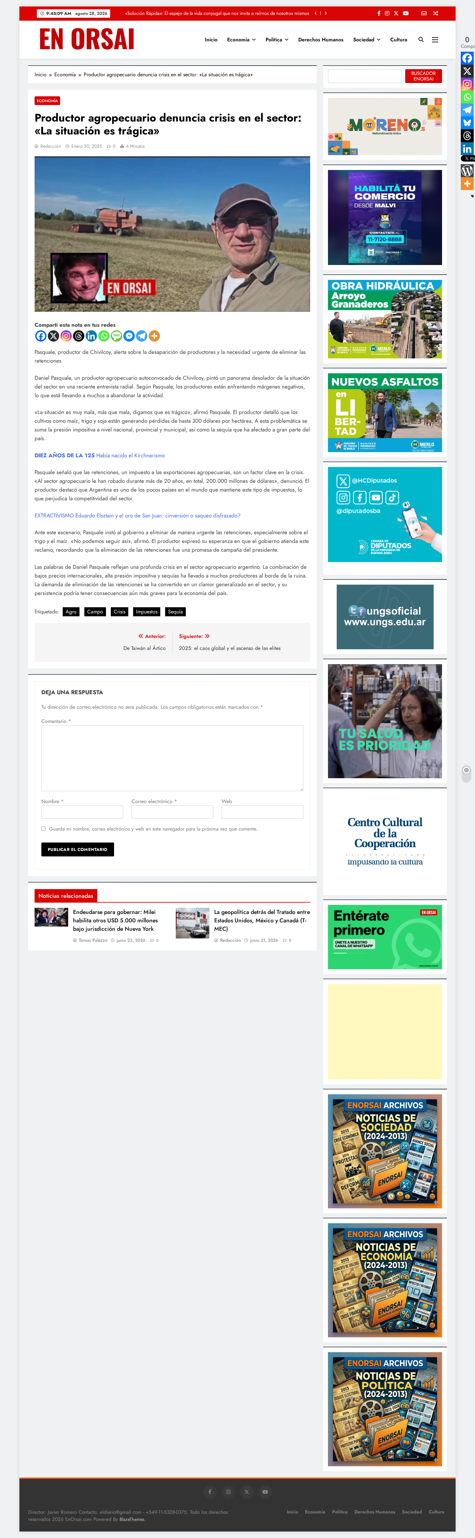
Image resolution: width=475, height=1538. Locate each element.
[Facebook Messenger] (129, 336)
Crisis (119, 611)
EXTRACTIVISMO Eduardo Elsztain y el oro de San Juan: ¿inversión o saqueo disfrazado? (137, 515)
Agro (71, 611)
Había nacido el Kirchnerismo (100, 455)
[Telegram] (141, 336)
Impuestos (146, 611)
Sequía (175, 611)
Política (274, 39)
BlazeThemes (132, 1519)
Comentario (56, 721)
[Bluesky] (467, 122)
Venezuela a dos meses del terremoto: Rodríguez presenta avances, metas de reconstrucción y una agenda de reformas (213, 13)
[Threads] (78, 336)
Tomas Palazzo (93, 940)
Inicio (211, 39)
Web (227, 801)
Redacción (50, 146)
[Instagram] (66, 336)
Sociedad (363, 39)
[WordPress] (467, 170)
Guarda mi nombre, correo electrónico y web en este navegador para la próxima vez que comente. (153, 829)
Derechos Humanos (320, 39)
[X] (53, 336)
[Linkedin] (91, 336)
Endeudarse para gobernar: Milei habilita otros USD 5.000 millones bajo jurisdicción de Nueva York (115, 920)
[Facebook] (41, 336)
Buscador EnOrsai (423, 76)
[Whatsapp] (104, 336)
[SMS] (116, 336)
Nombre (52, 801)
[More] (154, 336)
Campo (95, 611)
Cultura (398, 39)
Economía (238, 39)
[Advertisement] (385, 1031)
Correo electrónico (154, 801)
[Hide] (472, 196)
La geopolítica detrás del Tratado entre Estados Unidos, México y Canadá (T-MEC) (262, 920)
